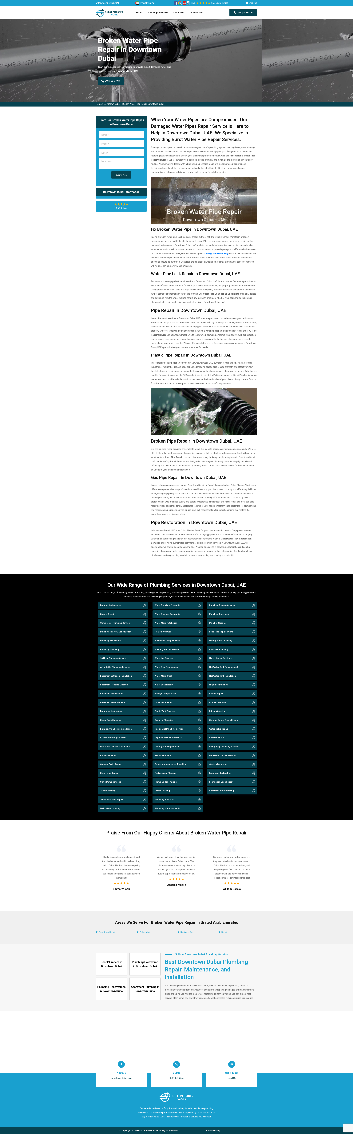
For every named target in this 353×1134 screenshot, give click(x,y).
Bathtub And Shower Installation (116, 729)
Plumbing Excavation (110, 640)
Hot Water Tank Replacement (223, 667)
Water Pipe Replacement (167, 667)
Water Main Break (163, 676)
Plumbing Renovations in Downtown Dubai (111, 989)
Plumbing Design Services (222, 605)
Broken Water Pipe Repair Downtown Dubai (143, 104)
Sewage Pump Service (165, 693)
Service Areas (196, 12)
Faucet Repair (216, 693)
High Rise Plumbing (218, 685)
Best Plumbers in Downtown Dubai (111, 964)
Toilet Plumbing (107, 790)
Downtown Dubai (112, 104)
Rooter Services (108, 755)
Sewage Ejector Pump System (223, 720)
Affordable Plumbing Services (115, 667)
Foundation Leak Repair (221, 782)
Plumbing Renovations (166, 782)
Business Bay (187, 932)
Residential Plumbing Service (169, 729)
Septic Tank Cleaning (110, 720)
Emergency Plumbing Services (224, 746)
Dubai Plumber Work (147, 1130)
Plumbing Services (157, 12)
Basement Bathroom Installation (116, 676)
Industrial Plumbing (218, 649)
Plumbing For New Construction (115, 632)
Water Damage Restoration (168, 614)
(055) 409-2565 (245, 12)
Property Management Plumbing (170, 764)
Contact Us (178, 12)
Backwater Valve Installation (223, 755)
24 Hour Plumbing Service (113, 658)
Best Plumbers (216, 737)
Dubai (224, 932)
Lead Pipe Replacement (221, 632)
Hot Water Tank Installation (222, 676)
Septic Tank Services (165, 711)
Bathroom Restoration (111, 711)
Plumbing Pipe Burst (165, 799)
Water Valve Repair (218, 729)
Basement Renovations (111, 693)
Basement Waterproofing (221, 790)
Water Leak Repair (164, 685)
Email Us (253, 3)
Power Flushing (162, 790)
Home (139, 12)
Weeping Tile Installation (167, 649)
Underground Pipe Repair (167, 746)
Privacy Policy (213, 1130)
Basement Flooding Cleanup (114, 685)
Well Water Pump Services (167, 640)
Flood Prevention (217, 702)
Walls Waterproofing (110, 808)
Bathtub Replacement (111, 605)
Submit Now (121, 175)
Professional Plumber (165, 773)
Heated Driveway (163, 632)
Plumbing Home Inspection (168, 808)
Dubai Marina (146, 932)
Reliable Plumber (163, 755)
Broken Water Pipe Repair (113, 737)
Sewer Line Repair (109, 773)
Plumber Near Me (218, 623)
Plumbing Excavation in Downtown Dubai (145, 964)
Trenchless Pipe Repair (111, 799)
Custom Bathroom (218, 764)
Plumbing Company (109, 649)
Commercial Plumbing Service (115, 623)
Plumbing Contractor (219, 614)
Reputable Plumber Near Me (169, 737)
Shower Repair (107, 614)
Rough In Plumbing (164, 720)
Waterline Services (164, 658)
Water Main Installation (166, 623)
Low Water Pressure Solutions (115, 746)
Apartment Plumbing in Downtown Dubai (145, 989)
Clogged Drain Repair (110, 764)
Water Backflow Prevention (168, 605)
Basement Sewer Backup (112, 702)
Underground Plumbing (220, 640)
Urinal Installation (163, 702)
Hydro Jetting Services (220, 658)
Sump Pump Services (110, 782)
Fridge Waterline (217, 711)
